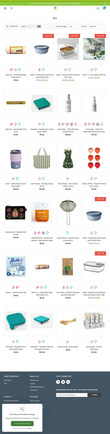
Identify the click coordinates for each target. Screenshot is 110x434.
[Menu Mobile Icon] (5, 8)
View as (23, 26)
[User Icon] (98, 8)
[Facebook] (58, 382)
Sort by (83, 26)
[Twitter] (63, 382)
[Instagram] (68, 382)
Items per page (61, 26)
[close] (105, 3)
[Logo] (55, 8)
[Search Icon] (13, 8)
